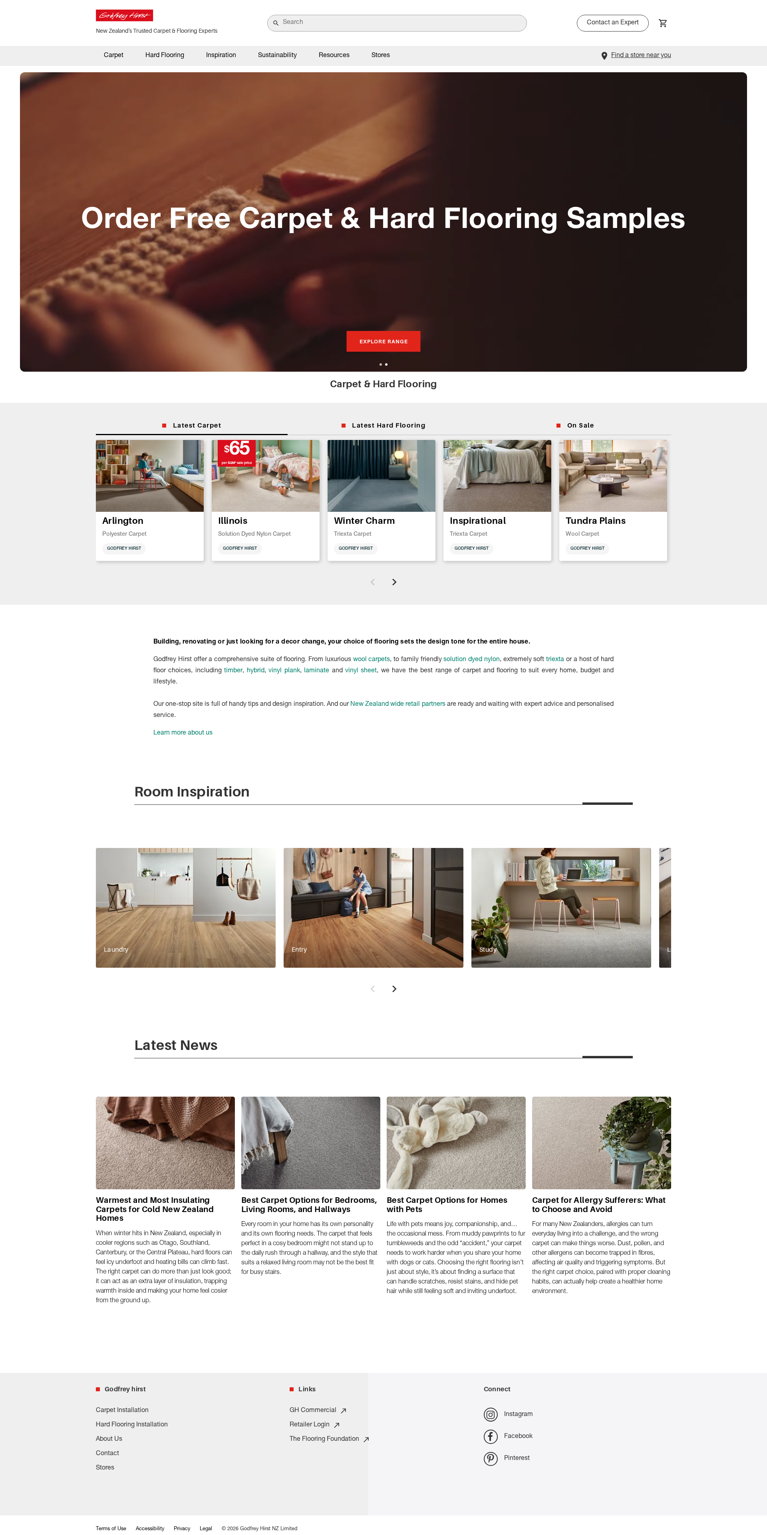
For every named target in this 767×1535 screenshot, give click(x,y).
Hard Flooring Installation (132, 1425)
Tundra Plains (596, 520)
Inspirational (478, 520)
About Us (109, 1439)
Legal (206, 1529)
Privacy (182, 1529)
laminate (316, 671)
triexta (555, 660)
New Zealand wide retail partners (397, 704)
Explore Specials (383, 341)
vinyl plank (284, 671)
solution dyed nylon (471, 660)
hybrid (255, 671)
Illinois (232, 520)
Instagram (518, 1415)
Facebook (518, 1437)
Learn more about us (183, 733)
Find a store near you (641, 56)
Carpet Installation (122, 1411)
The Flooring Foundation (324, 1439)
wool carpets (371, 660)
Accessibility (150, 1529)
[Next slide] (394, 582)
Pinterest (517, 1459)
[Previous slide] (373, 582)
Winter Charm (364, 520)
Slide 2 (386, 364)
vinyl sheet (361, 671)
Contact (107, 1454)
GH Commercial (313, 1411)
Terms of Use (111, 1529)
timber (233, 671)
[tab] (192, 425)
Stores (381, 56)
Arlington (123, 520)
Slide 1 (381, 364)
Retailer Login (310, 1425)
